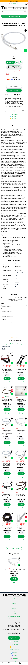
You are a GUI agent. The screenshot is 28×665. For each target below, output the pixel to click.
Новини (14, 613)
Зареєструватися (6, 346)
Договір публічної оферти (14, 616)
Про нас (14, 598)
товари (18, 548)
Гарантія (14, 603)
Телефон (3, 314)
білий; (16, 284)
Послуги (14, 611)
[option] (14, 41)
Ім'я (2, 303)
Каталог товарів (15, 16)
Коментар (4, 319)
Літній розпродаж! (14, 1)
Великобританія (19, 287)
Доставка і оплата (14, 600)
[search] (25, 11)
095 (12, 114)
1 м (16, 275)
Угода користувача (14, 618)
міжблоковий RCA (19, 272)
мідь (16, 278)
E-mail (3, 309)
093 (12, 118)
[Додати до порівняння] (20, 62)
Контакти (14, 606)
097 (12, 116)
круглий (17, 281)
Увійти (3, 348)
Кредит (14, 608)
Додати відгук (14, 343)
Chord (16, 264)
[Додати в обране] (16, 62)
